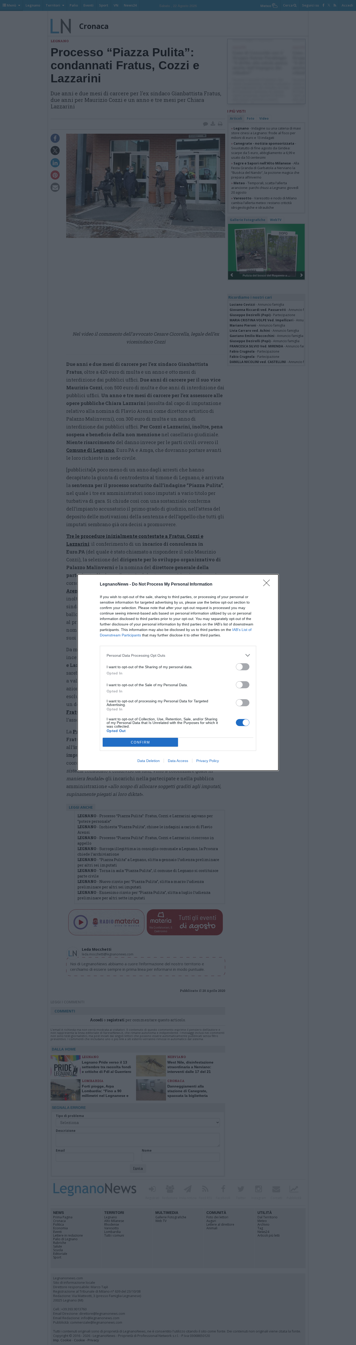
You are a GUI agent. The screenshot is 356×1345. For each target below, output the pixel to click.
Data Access (178, 761)
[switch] (242, 666)
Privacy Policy (207, 761)
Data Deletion (148, 761)
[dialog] (178, 672)
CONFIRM (140, 742)
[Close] (268, 584)
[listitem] (178, 655)
